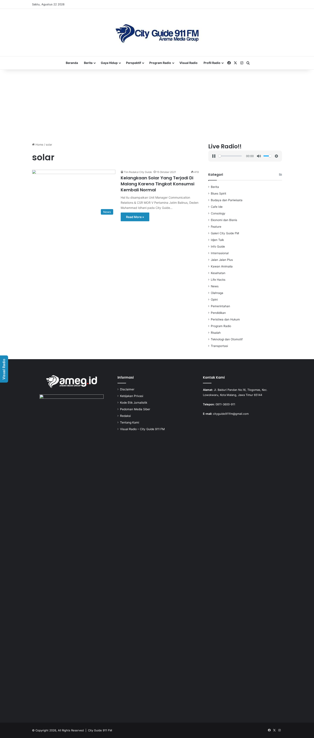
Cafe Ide (217, 206)
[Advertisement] (157, 106)
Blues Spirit (218, 193)
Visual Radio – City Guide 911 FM (142, 429)
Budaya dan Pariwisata (226, 200)
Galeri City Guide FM (225, 233)
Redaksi (125, 416)
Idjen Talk (217, 240)
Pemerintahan (220, 306)
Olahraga (217, 293)
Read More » (135, 217)
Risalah (216, 332)
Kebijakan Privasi (131, 396)
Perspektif (133, 63)
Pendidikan (218, 312)
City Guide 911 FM (100, 730)
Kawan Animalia (222, 266)
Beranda (72, 63)
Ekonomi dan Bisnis (224, 220)
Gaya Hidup (109, 63)
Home (39, 144)
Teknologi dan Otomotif (227, 339)
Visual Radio (188, 63)
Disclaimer (127, 389)
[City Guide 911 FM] (157, 32)
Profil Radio (212, 63)
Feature (216, 226)
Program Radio (160, 63)
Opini (214, 299)
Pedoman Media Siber (135, 409)
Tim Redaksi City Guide (138, 172)
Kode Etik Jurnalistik (133, 402)
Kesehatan (218, 273)
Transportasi (219, 346)
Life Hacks (218, 279)
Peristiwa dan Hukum (225, 319)
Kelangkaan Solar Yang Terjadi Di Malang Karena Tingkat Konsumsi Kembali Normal (157, 184)
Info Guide (218, 246)
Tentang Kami (129, 422)
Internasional (220, 253)
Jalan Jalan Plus (222, 259)
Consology (218, 213)
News (215, 286)
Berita (88, 63)
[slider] (230, 156)
